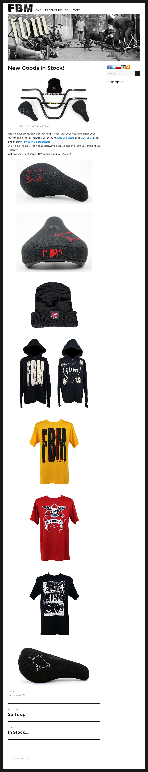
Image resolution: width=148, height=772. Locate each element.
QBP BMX (86, 137)
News (10, 699)
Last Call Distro (65, 137)
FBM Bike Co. (20, 758)
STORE (77, 10)
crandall (12, 691)
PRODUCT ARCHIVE (57, 10)
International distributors (34, 141)
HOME (37, 10)
